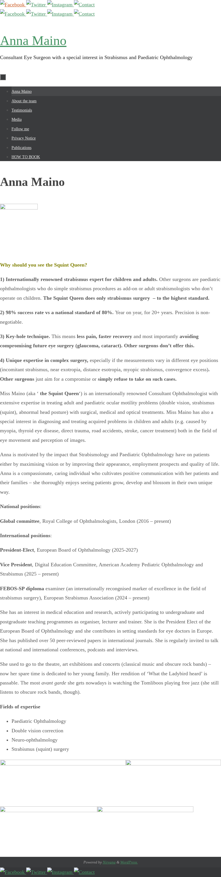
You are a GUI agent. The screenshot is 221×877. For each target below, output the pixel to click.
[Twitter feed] (36, 4)
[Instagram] (60, 4)
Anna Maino (33, 40)
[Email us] (84, 4)
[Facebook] (13, 4)
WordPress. (129, 862)
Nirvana (109, 862)
